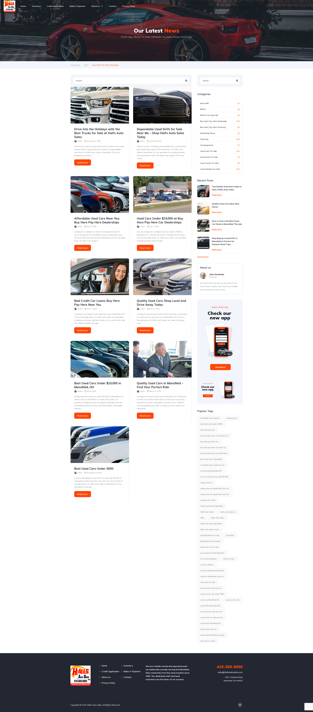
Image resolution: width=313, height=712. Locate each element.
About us (95, 6)
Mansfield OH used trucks (210, 541)
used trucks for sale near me (211, 617)
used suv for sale (232, 600)
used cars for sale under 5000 (212, 594)
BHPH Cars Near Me (209, 115)
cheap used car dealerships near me (214, 488)
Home (23, 6)
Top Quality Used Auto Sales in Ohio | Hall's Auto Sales (227, 188)
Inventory (36, 6)
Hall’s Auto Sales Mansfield (211, 524)
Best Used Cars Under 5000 (93, 468)
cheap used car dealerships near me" (215, 494)
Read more (82, 162)
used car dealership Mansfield (212, 570)
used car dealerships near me (212, 576)
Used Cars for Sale (207, 582)
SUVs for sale (228, 559)
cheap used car (206, 483)
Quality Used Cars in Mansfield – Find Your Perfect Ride (160, 385)
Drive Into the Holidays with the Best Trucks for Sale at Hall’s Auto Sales (98, 133)
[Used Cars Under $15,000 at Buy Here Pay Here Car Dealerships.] (162, 194)
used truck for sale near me (211, 611)
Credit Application (55, 6)
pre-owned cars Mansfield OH (212, 553)
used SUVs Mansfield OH (210, 606)
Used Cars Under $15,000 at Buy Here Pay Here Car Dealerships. (160, 220)
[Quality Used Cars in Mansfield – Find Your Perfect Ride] (162, 359)
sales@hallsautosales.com (230, 672)
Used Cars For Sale (208, 151)
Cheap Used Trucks (208, 500)
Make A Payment (77, 6)
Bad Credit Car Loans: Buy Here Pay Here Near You (97, 302)
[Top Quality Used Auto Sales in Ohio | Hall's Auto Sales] (203, 191)
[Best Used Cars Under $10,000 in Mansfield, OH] (100, 359)
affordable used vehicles (210, 418)
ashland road (231, 418)
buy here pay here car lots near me (214, 436)
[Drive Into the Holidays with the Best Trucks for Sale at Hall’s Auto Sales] (100, 105)
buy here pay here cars (209, 441)
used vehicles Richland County (212, 635)
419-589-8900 (230, 666)
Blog (86, 65)
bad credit (204, 103)
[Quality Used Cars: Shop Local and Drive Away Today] (162, 276)
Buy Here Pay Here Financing (213, 127)
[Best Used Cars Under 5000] (100, 444)
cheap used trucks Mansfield (211, 506)
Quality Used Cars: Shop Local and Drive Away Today (161, 302)
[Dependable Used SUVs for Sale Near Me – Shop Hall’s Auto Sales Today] (162, 105)
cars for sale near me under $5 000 (214, 477)
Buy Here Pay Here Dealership (213, 121)
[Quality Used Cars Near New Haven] (203, 208)
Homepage (75, 65)
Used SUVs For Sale (209, 157)
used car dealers (206, 565)
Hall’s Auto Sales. (218, 518)
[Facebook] (239, 704)
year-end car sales (207, 641)
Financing (204, 139)
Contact (112, 6)
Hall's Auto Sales (207, 512)
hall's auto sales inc (228, 512)
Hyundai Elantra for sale (209, 535)
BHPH (203, 109)
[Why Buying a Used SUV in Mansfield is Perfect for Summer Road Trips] (203, 243)
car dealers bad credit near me (212, 465)
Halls (202, 518)
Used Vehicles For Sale (210, 169)
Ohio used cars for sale (209, 547)
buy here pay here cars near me (213, 447)
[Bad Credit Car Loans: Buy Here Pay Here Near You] (100, 276)
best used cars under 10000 (211, 424)
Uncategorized (206, 145)
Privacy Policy (128, 6)
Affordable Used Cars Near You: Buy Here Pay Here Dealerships (97, 220)
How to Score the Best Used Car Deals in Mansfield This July (227, 222)
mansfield (230, 535)
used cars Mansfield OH (209, 600)
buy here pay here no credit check (213, 453)
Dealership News (207, 133)
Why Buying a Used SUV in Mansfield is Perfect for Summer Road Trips (224, 241)
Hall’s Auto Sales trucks (209, 529)
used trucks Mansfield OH (210, 623)
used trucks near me (208, 629)
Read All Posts (203, 257)
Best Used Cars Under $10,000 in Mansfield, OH (97, 385)
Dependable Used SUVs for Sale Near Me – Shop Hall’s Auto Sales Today (160, 133)
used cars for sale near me (210, 588)
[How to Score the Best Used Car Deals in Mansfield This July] (203, 225)
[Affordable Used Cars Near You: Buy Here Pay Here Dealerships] (100, 194)
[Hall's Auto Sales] (9, 6)
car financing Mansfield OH (211, 471)
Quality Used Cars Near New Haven (225, 205)
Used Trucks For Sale (209, 163)
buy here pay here (207, 430)
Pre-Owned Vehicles (208, 559)
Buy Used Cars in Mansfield (211, 459)
